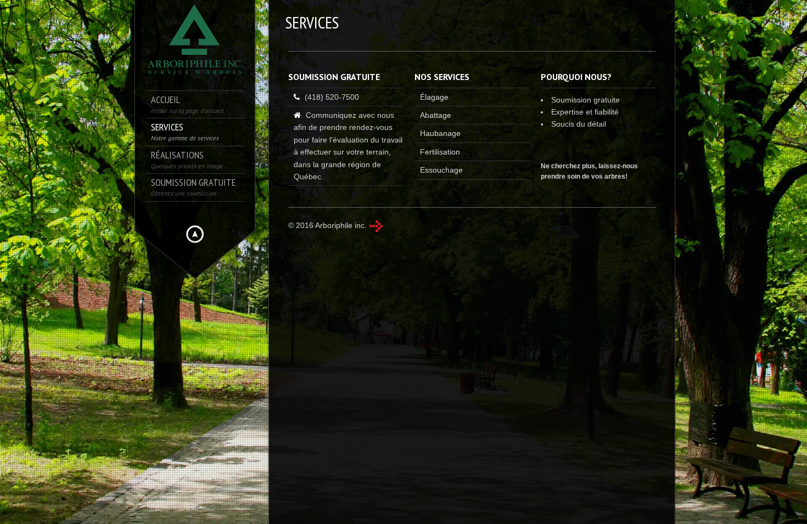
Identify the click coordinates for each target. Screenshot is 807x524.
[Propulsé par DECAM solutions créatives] (376, 225)
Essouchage (441, 170)
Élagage (434, 97)
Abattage (435, 115)
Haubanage (440, 133)
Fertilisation (440, 151)
